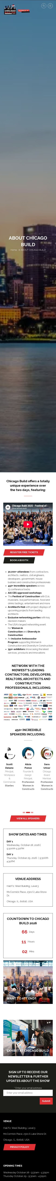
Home (14, 250)
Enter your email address (28, 1088)
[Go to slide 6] (28, 812)
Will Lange (9, 764)
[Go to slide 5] (24, 812)
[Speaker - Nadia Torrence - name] (28, 777)
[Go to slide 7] (32, 812)
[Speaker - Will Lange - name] (9, 777)
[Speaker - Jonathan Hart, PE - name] (47, 777)
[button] (43, 5)
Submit (46, 1101)
